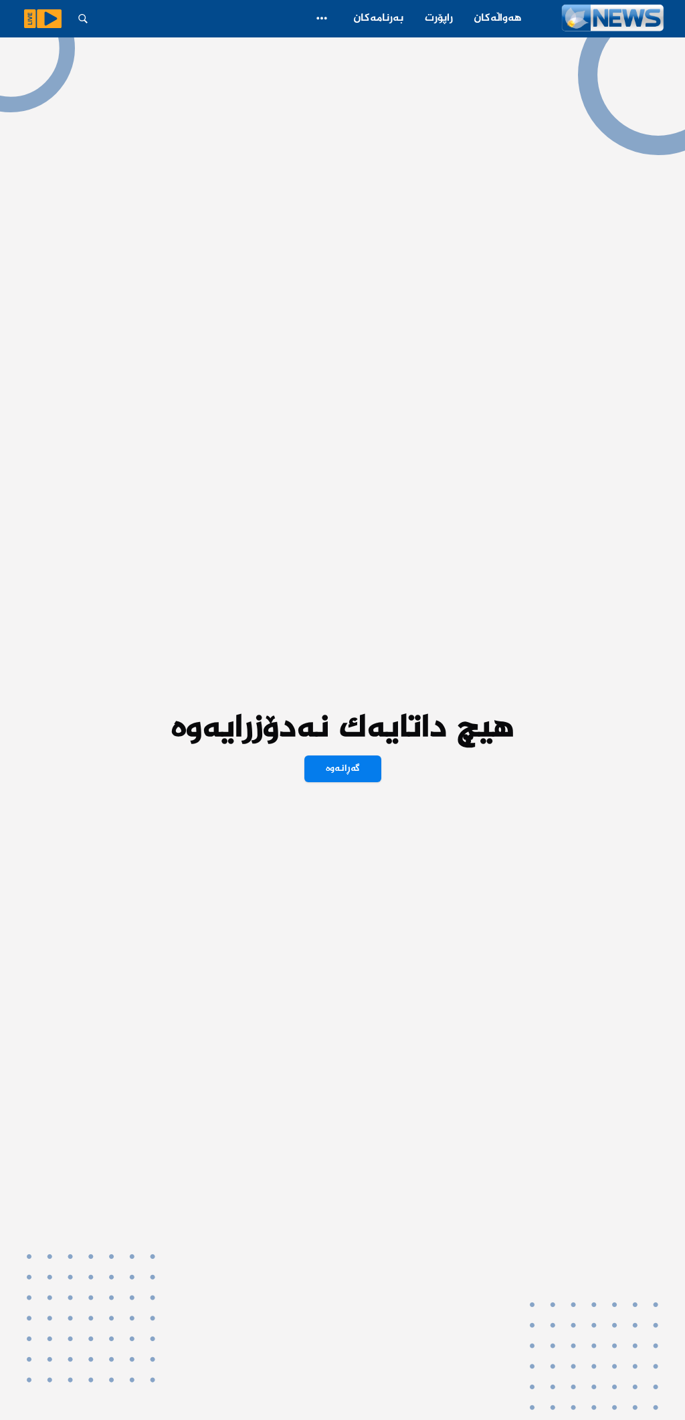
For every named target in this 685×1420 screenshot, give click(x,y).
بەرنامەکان (378, 18)
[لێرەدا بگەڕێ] (83, 18)
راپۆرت (439, 18)
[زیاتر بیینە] (321, 18)
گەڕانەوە (343, 769)
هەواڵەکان (498, 18)
